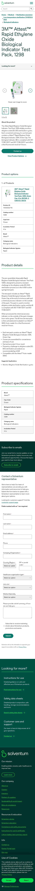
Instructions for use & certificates (13, 831)
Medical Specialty (9, 594)
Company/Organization (12, 553)
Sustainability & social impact (12, 801)
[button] (10, 886)
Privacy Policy (7, 874)
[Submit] (31, 9)
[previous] (5, 90)
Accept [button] (8, 880)
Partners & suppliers (9, 797)
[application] (17, 88)
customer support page (10, 502)
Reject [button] (26, 880)
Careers (4, 790)
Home (4, 15)
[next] (30, 90)
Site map (5, 852)
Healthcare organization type (13, 574)
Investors (5, 793)
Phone (5, 543)
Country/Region (9, 562)
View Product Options (16, 156)
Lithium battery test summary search (14, 835)
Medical (11, 15)
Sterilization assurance (24, 15)
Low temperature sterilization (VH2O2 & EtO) (18, 18)
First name (7, 514)
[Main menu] (31, 3)
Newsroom (5, 809)
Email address (8, 533)
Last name (7, 524)
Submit (8, 636)
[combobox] (17, 9)
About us (5, 786)
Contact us (5, 845)
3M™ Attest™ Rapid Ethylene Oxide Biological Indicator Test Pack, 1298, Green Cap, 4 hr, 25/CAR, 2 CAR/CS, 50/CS (22, 195)
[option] (17, 90)
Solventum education (9, 823)
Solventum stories (8, 819)
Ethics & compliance (9, 805)
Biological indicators (11, 22)
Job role (6, 584)
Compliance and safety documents (14, 827)
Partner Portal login (8, 849)
